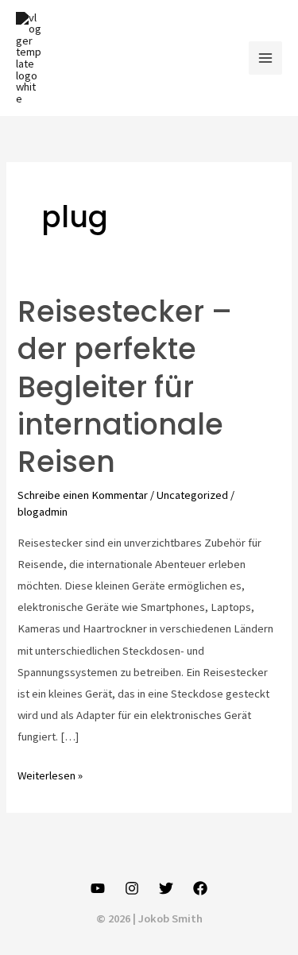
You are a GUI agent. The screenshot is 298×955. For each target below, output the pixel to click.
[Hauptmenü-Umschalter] (265, 58)
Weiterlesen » (50, 777)
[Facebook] (200, 888)
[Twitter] (166, 888)
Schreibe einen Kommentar (82, 495)
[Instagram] (132, 888)
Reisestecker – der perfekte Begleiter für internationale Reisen (124, 387)
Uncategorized (192, 495)
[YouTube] (98, 888)
